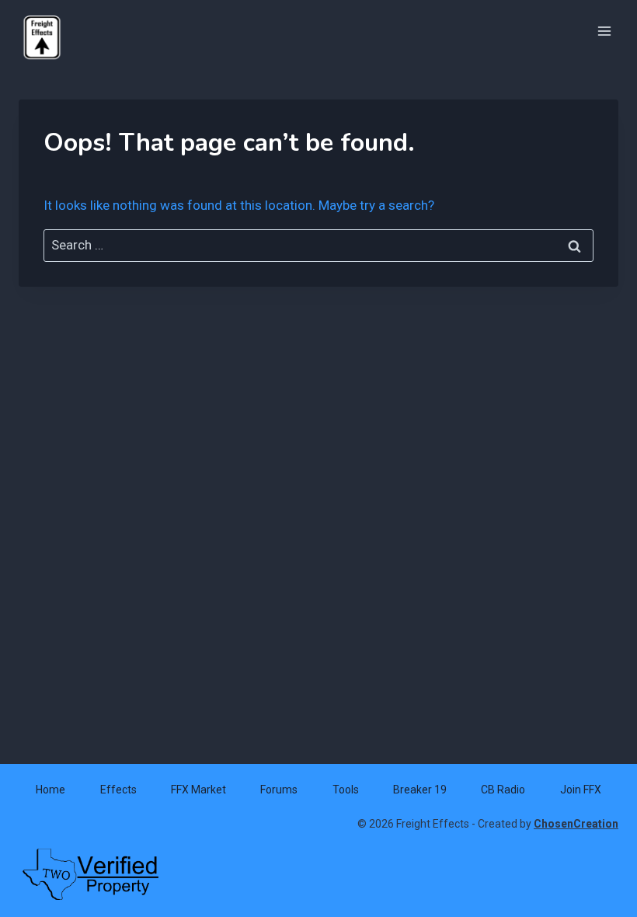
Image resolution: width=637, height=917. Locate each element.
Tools (345, 789)
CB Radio (503, 789)
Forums (279, 789)
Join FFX (580, 789)
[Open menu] (604, 31)
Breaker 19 (420, 789)
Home (50, 789)
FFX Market (198, 789)
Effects (118, 789)
